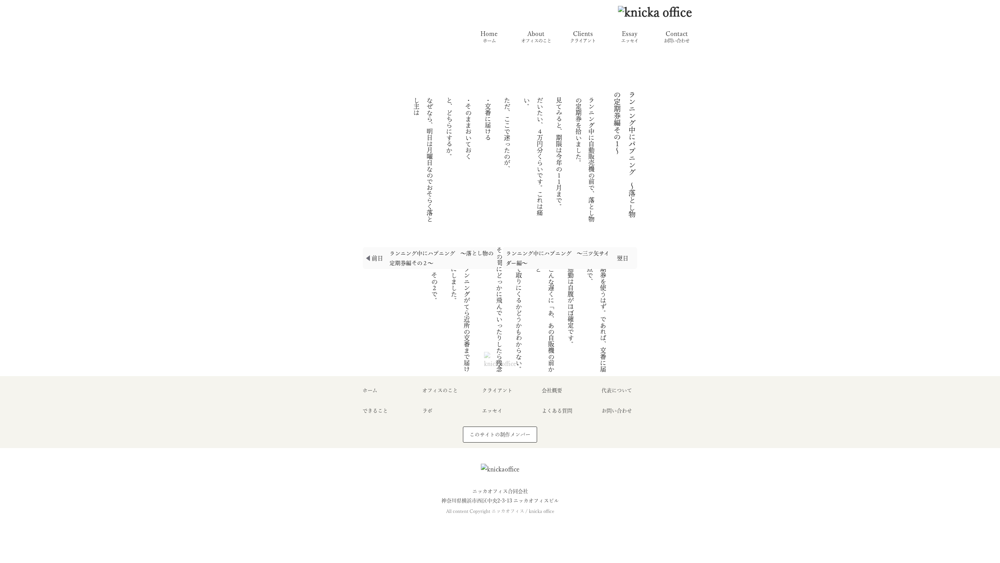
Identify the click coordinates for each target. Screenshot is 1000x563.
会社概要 (552, 390)
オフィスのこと (440, 390)
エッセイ (492, 410)
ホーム (369, 390)
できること (375, 410)
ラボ (427, 410)
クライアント (497, 390)
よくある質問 (557, 410)
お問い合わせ (617, 410)
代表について (617, 390)
